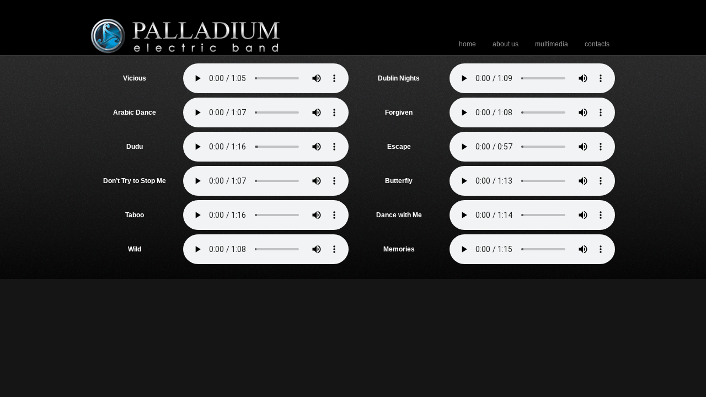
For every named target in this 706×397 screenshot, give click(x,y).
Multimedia (551, 44)
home (467, 44)
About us (505, 44)
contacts (597, 44)
